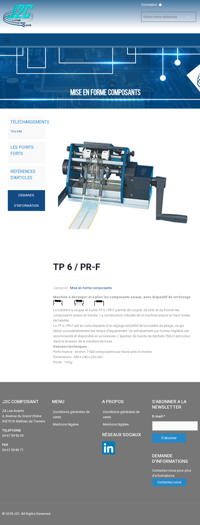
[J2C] (18, 16)
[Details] (78, 305)
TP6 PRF (16, 131)
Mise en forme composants (91, 288)
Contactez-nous (169, 482)
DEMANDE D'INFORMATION (26, 200)
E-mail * (158, 416)
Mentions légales (66, 424)
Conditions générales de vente (71, 414)
